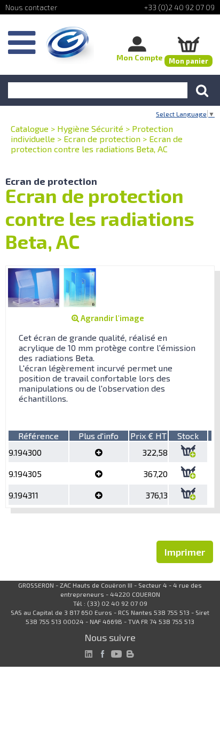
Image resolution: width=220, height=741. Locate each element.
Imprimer (184, 552)
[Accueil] (70, 45)
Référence (38, 436)
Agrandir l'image (111, 318)
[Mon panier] (188, 44)
